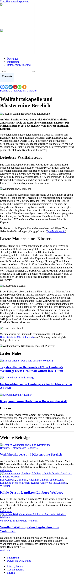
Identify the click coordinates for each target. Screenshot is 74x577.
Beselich (4, 90)
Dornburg (22, 479)
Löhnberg (5, 482)
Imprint (11, 572)
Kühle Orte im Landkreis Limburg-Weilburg (31, 492)
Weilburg (5, 485)
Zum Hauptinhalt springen (14, 1)
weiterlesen (6, 470)
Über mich (12, 58)
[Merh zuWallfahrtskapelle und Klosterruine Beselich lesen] (25, 444)
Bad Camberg (7, 479)
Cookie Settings (15, 569)
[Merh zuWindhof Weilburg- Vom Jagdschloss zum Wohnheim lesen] (37, 517)
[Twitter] (6, 87)
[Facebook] (2, 87)
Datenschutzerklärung (19, 64)
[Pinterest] (15, 87)
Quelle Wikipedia (56, 231)
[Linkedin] (11, 87)
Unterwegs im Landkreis (24, 90)
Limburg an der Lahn (51, 479)
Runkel (35, 482)
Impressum (13, 61)
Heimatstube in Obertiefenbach (17, 337)
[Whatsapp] (19, 87)
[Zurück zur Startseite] (17, 27)
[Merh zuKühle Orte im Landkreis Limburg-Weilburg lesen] (37, 476)
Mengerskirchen (21, 482)
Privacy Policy (15, 566)
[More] (24, 87)
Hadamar (33, 479)
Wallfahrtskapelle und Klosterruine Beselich (31, 454)
